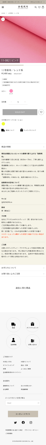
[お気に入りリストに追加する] (41, 112)
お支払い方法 (7, 362)
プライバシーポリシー (32, 430)
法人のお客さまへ (26, 386)
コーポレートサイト (23, 414)
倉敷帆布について (8, 386)
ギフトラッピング (8, 365)
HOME (3, 13)
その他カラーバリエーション (12, 120)
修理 (4, 369)
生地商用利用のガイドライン (12, 372)
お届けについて (26, 362)
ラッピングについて (30, 130)
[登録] (38, 403)
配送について (10, 130)
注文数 (3, 102)
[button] (35, 7)
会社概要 (6, 389)
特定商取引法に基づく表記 (13, 430)
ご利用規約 (9, 433)
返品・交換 (24, 365)
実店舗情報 (24, 389)
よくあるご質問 (26, 369)
